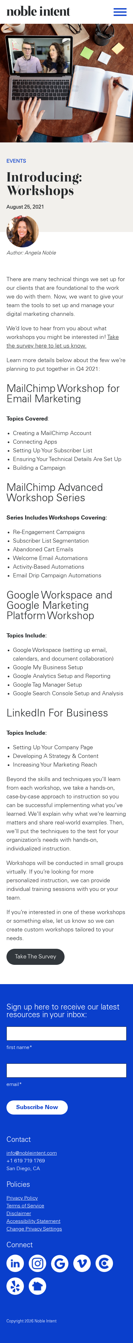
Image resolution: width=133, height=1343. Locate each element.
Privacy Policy (22, 1198)
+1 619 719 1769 (25, 1160)
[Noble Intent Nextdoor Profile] (40, 1286)
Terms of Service (25, 1205)
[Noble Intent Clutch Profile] (107, 1263)
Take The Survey (35, 957)
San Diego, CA (23, 1168)
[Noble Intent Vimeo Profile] (84, 1263)
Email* (14, 1084)
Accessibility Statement (33, 1221)
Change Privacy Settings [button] (34, 1229)
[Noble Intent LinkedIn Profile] (17, 1263)
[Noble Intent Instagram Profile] (40, 1263)
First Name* (19, 1047)
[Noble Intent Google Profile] (62, 1264)
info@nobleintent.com (31, 1153)
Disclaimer (18, 1213)
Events (16, 161)
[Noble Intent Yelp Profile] (17, 1286)
